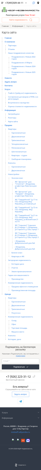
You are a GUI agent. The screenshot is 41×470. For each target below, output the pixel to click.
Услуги (7, 89)
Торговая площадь (19, 328)
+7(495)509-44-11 (14, 2)
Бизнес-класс (17, 253)
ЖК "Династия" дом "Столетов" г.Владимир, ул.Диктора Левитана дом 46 (26, 185)
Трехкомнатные (18, 309)
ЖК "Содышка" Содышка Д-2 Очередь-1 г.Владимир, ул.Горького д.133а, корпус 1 (27, 227)
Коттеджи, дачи (14, 339)
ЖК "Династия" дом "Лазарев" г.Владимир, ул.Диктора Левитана (24, 194)
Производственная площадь (24, 290)
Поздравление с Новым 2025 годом (23, 73)
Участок (15, 268)
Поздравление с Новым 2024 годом (23, 67)
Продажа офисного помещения (25, 287)
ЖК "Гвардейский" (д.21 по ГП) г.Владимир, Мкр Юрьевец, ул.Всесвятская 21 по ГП (26, 218)
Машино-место (18, 332)
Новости (8, 78)
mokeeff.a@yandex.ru (20, 432)
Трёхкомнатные (18, 140)
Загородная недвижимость (19, 260)
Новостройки (13, 174)
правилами (20, 356)
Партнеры (12, 45)
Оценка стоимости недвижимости (22, 106)
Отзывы (11, 49)
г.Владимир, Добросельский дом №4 (25, 242)
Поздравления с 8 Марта (22, 63)
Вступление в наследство (18, 103)
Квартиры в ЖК (18, 256)
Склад (14, 320)
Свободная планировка (21, 159)
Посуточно (16, 313)
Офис (14, 324)
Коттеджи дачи (18, 264)
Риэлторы (12, 118)
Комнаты (12, 163)
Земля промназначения (21, 271)
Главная (5, 26)
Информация (17, 26)
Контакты (9, 85)
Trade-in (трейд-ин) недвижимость (22, 93)
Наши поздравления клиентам (21, 53)
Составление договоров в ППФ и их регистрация (23, 98)
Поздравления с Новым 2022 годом (23, 58)
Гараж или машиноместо (18, 275)
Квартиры (12, 129)
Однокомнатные (19, 133)
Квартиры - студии (19, 155)
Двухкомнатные (18, 137)
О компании (10, 42)
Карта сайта (13, 121)
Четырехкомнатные (20, 144)
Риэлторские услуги (20, 15)
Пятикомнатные (18, 148)
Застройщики (14, 114)
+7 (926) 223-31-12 (18, 376)
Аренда (8, 294)
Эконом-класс (17, 178)
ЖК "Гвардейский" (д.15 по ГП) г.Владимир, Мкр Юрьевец (26, 209)
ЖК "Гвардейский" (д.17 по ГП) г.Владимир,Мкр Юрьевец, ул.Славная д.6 (26, 202)
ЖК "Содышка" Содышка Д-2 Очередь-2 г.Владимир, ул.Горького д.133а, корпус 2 (27, 235)
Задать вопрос (11, 82)
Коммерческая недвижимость (20, 283)
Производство (17, 279)
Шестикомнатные (19, 152)
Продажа (8, 125)
